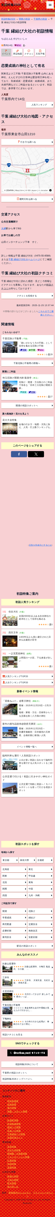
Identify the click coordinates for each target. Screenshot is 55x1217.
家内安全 (6, 937)
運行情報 (11, 1108)
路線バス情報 (14, 1127)
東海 (31, 882)
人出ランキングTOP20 (16, 682)
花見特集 (11, 1146)
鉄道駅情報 (12, 1120)
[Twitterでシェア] (36, 454)
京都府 (40, 860)
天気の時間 (12, 1180)
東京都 (6, 860)
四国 (4, 895)
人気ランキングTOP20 (16, 676)
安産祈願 (33, 937)
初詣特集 (11, 1164)
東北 (31, 869)
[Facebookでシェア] (19, 454)
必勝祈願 (6, 930)
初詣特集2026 (11, 4)
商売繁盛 (6, 924)
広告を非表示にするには (40, 545)
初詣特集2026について (26, 1064)
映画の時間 (12, 1176)
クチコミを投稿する (27, 296)
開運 (4, 911)
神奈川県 (24, 860)
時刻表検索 (12, 1101)
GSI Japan (32, 190)
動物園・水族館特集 (17, 1153)
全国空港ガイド (15, 1137)
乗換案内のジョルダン (20, 1192)
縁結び (32, 917)
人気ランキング (39, 104)
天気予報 (40, 53)
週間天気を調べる (28, 199)
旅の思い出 (12, 1186)
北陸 (4, 882)
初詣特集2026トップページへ (17, 1079)
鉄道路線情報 (14, 1124)
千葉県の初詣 (40, 19)
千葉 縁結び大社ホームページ (24, 259)
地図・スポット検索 (17, 1111)
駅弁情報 (11, 1183)
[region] (27, 170)
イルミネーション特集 (18, 1157)
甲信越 (32, 876)
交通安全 (33, 924)
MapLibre (19, 190)
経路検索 (11, 1104)
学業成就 (6, 917)
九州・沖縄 (34, 895)
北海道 (5, 869)
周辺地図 (17, 53)
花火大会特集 (14, 1150)
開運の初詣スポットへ (27, 405)
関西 (4, 889)
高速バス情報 (14, 1131)
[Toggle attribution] (50, 190)
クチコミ (28, 53)
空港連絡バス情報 (16, 1134)
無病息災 (33, 930)
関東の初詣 (24, 19)
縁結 (19, 45)
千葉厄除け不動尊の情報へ (27, 363)
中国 (31, 889)
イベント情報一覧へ (27, 746)
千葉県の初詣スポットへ (14, 1073)
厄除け (32, 911)
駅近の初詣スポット (27, 946)
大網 (3, 228)
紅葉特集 (11, 1160)
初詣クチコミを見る (12, 1034)
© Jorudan (43, 190)
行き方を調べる (28, 142)
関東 (4, 876)
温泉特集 (11, 1167)
